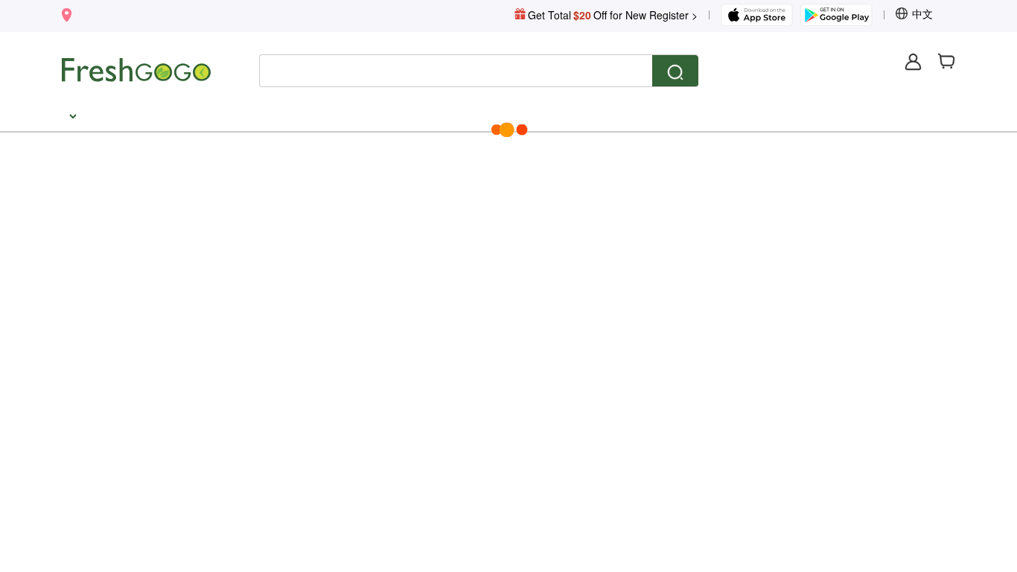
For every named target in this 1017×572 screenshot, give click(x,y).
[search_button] (675, 71)
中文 (922, 13)
